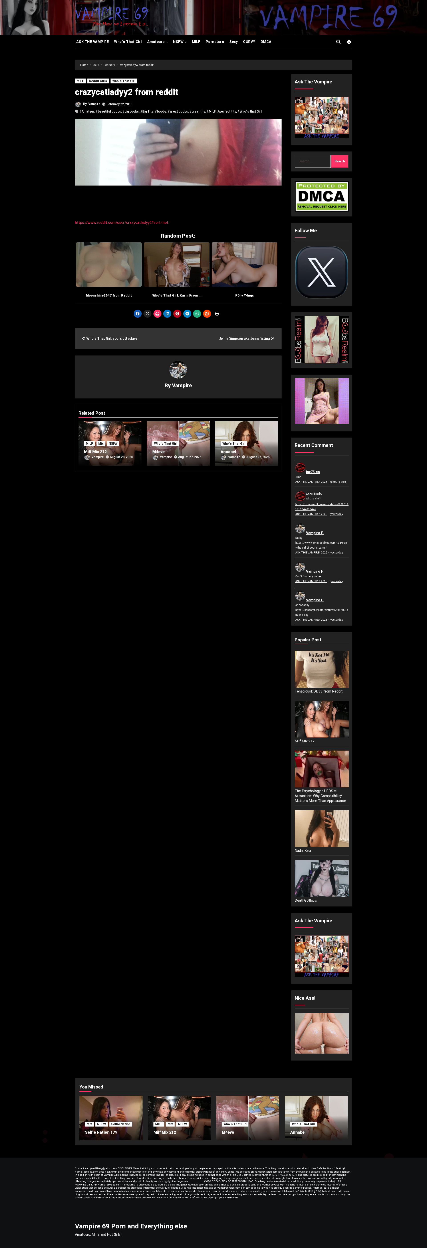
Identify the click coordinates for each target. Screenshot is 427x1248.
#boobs (160, 111)
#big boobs (130, 111)
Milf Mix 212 (95, 451)
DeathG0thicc (306, 900)
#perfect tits (226, 111)
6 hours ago (338, 481)
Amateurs (156, 42)
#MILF (211, 111)
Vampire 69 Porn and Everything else (131, 1226)
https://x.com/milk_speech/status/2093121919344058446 (322, 507)
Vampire (94, 104)
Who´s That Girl (128, 42)
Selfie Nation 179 (101, 1132)
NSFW (179, 42)
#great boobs (178, 111)
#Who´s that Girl (250, 111)
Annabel (228, 451)
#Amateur (86, 111)
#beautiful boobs (108, 111)
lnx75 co (313, 472)
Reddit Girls (98, 81)
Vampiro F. (315, 533)
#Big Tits (146, 111)
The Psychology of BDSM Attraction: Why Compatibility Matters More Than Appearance (320, 796)
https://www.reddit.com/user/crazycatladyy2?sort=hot (121, 222)
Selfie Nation (121, 1124)
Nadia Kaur (303, 850)
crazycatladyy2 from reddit (126, 92)
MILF (196, 42)
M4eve (158, 451)
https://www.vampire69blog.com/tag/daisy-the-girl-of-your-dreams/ (321, 545)
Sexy (233, 42)
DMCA (266, 42)
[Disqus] (178, 532)
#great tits (197, 111)
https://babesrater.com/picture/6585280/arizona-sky (321, 612)
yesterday (336, 514)
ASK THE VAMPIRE (92, 42)
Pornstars (215, 42)
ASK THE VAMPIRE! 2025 (311, 481)
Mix (100, 443)
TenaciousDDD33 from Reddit (319, 691)
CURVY (249, 42)
